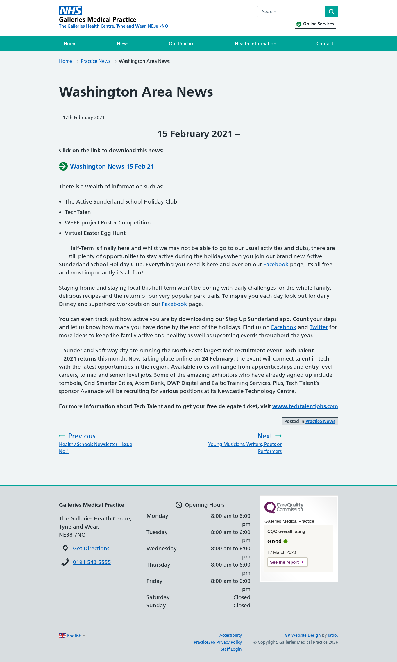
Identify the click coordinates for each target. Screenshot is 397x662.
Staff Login (231, 649)
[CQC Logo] (283, 512)
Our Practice (182, 44)
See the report (284, 562)
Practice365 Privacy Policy (218, 642)
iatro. (333, 635)
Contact (324, 44)
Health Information (255, 44)
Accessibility (230, 635)
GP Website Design (303, 635)
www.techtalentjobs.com (305, 406)
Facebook (276, 264)
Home (70, 44)
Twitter (319, 327)
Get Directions (91, 548)
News (122, 44)
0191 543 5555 (92, 562)
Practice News (95, 61)
